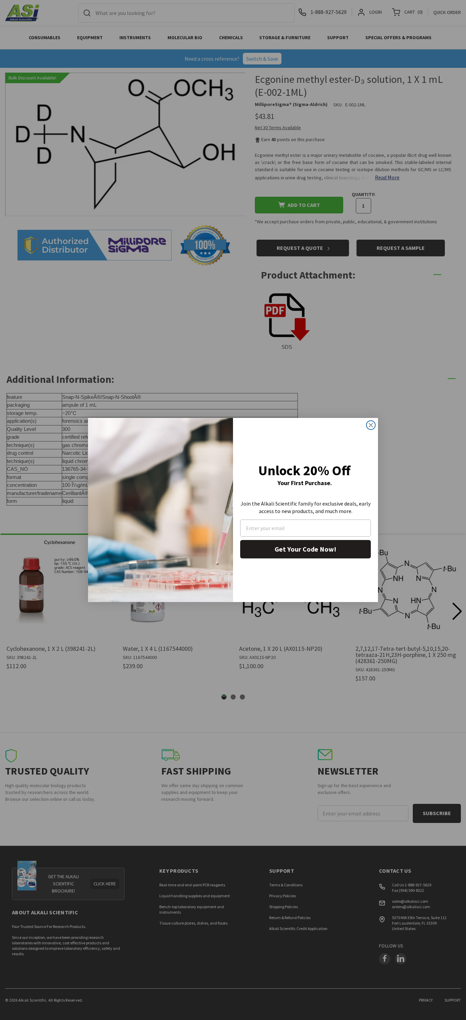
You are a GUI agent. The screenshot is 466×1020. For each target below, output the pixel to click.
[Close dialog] (370, 425)
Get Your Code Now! (305, 549)
